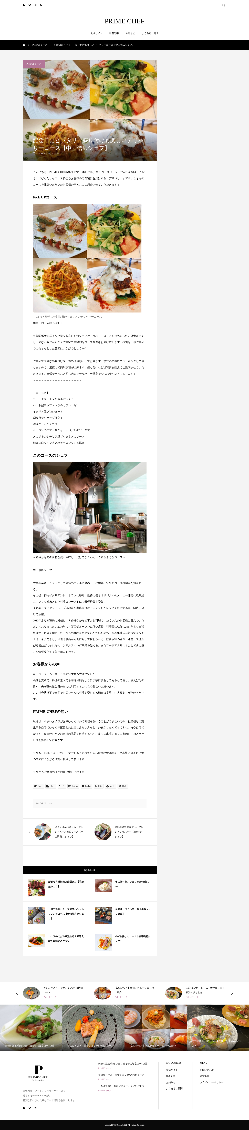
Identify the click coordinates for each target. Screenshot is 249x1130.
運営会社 (204, 1076)
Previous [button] (17, 993)
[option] (53, 993)
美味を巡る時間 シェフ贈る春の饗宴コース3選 (123, 1063)
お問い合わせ (207, 1070)
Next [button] (232, 993)
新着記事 (114, 33)
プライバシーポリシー (212, 1082)
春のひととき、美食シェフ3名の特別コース (121, 1075)
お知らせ (130, 33)
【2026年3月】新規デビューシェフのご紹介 (121, 1086)
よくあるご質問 (150, 33)
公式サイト (96, 33)
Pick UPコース (34, 64)
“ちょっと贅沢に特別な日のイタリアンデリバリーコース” (68, 316)
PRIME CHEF (124, 21)
